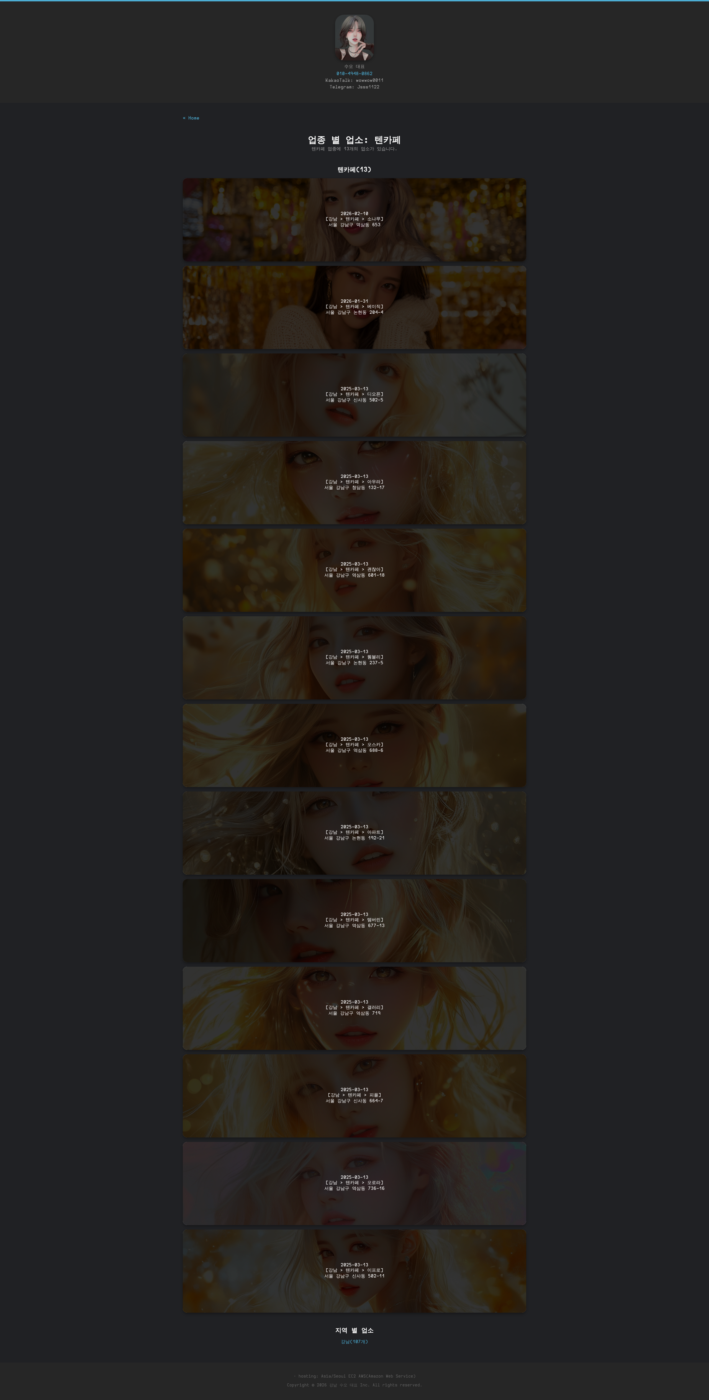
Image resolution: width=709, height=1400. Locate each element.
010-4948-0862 (354, 74)
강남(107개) (354, 1342)
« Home (191, 118)
